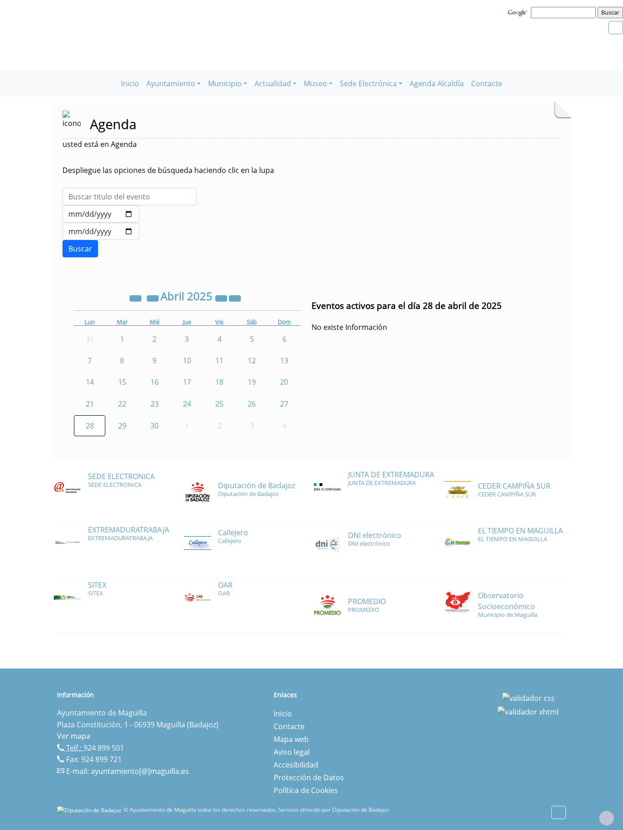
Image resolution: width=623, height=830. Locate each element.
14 (90, 382)
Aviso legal (292, 752)
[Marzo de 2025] (154, 297)
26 (252, 404)
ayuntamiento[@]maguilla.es (140, 771)
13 (284, 360)
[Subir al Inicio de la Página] (606, 818)
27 (284, 404)
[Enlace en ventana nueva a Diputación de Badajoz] (90, 810)
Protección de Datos (309, 778)
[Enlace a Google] (518, 12)
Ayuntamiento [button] (170, 83)
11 (219, 360)
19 (252, 382)
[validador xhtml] (528, 711)
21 (90, 404)
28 (90, 426)
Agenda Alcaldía (437, 83)
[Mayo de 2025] (235, 297)
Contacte (486, 83)
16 (155, 382)
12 (252, 360)
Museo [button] (315, 83)
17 (187, 382)
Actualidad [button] (272, 83)
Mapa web (291, 739)
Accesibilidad (296, 765)
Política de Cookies (306, 790)
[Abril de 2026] (222, 297)
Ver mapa (73, 736)
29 (122, 426)
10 (187, 360)
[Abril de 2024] (136, 297)
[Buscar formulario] (80, 248)
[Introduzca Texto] (129, 196)
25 (219, 404)
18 (219, 382)
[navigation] (564, 12)
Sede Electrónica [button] (368, 83)
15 (122, 382)
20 (284, 382)
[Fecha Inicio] (100, 214)
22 (122, 404)
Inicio (130, 83)
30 (155, 426)
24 (187, 404)
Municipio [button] (225, 83)
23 (155, 404)
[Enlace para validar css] (528, 698)
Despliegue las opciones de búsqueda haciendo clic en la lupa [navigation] (168, 170)
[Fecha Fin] (100, 231)
